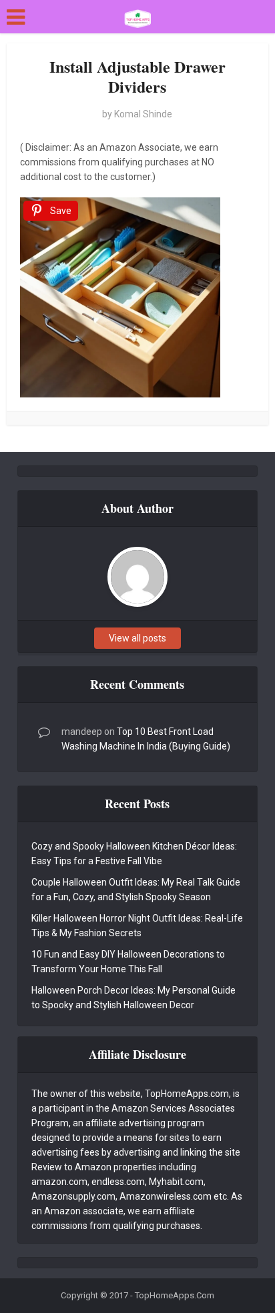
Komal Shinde (143, 114)
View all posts (137, 638)
